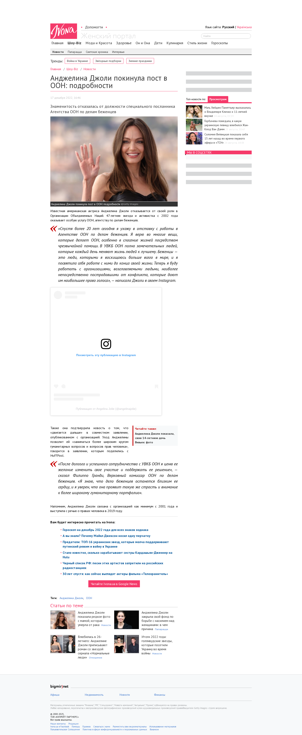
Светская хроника (97, 51)
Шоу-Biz (74, 43)
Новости (58, 51)
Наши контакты (58, 723)
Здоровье (123, 43)
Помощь (76, 726)
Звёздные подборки (108, 61)
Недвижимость (94, 695)
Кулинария (174, 43)
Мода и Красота (98, 43)
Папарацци (75, 51)
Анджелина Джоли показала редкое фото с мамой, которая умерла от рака (94, 618)
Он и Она (143, 43)
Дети (158, 43)
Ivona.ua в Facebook (59, 726)
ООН (89, 598)
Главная (57, 43)
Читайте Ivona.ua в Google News (114, 584)
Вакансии (154, 729)
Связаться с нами (101, 726)
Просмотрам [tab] (218, 99)
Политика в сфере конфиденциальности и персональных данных (115, 729)
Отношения (95, 657)
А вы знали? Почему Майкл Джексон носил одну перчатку (106, 536)
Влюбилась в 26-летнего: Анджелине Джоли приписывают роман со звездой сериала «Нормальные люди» (94, 647)
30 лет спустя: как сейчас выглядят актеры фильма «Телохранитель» (115, 574)
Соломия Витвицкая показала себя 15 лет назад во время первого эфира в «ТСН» (226, 138)
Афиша (54, 695)
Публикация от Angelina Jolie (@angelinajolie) (106, 408)
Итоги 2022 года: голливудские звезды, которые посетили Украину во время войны (157, 645)
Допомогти (94, 27)
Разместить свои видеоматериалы (130, 726)
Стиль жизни (197, 43)
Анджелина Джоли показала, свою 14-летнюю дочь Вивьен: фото (154, 438)
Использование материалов (162, 726)
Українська (244, 27)
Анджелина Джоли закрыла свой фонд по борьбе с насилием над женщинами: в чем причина (158, 620)
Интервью (118, 51)
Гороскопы (219, 43)
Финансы (159, 695)
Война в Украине (77, 61)
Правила (86, 726)
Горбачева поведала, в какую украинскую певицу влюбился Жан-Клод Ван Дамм (226, 125)
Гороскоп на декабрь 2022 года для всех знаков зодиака (105, 530)
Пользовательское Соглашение (65, 729)
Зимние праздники (140, 61)
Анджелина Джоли (71, 598)
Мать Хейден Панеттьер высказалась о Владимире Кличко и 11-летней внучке (227, 112)
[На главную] (108, 36)
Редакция (73, 723)
